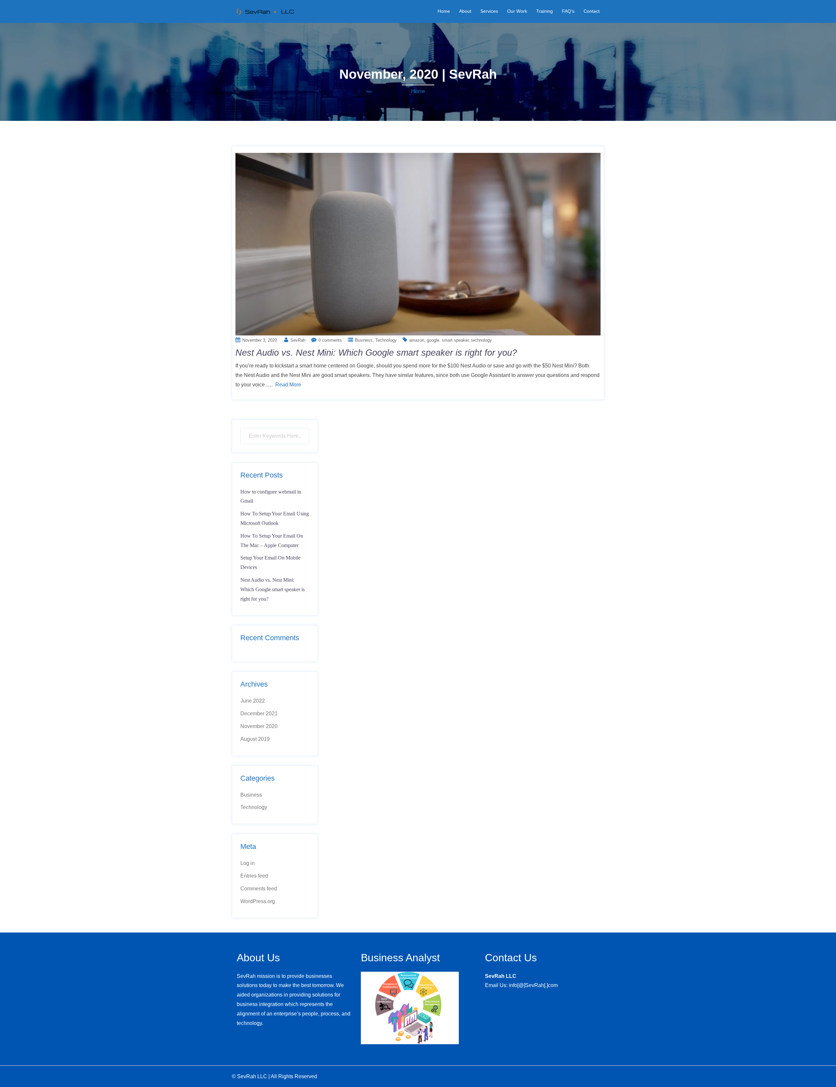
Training (544, 11)
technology (481, 340)
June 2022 (252, 701)
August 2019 (255, 739)
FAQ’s (568, 11)
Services (489, 11)
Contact (592, 11)
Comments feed (258, 888)
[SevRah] (264, 11)
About (465, 11)
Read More (288, 384)
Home (444, 11)
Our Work (517, 11)
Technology (386, 340)
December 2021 (259, 713)
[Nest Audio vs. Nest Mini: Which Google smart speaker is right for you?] (418, 243)
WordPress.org (257, 901)
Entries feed (254, 876)
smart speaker (455, 340)
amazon (416, 340)
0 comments (330, 340)
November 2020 (259, 726)
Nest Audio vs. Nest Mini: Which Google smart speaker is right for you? (376, 353)
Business (364, 340)
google (433, 340)
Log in (247, 863)
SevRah (297, 340)
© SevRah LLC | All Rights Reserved (274, 1076)
